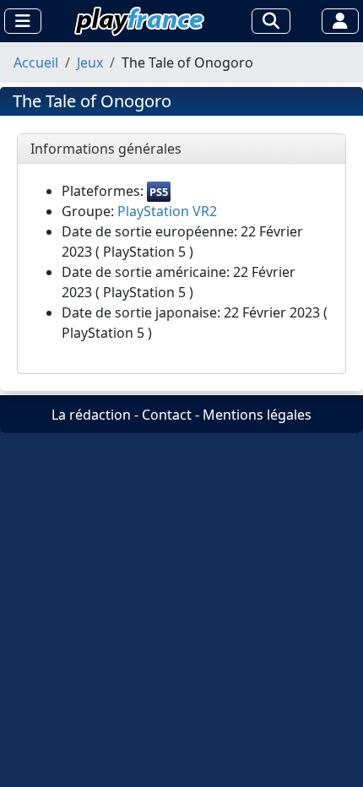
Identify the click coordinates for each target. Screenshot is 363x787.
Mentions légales (257, 414)
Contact (167, 414)
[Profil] (340, 21)
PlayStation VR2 (167, 211)
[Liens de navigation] (22, 21)
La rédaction (91, 414)
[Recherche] (271, 21)
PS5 (158, 191)
